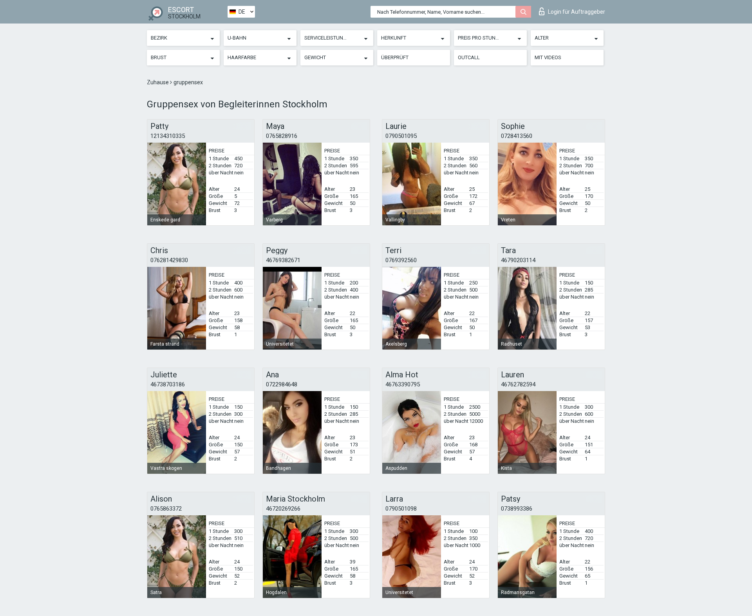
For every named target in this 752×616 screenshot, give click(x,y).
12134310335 (167, 136)
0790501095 (401, 136)
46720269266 (283, 508)
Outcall (469, 57)
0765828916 (281, 136)
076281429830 (169, 260)
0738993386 (516, 508)
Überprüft (395, 57)
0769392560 (401, 260)
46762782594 (518, 384)
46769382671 (283, 260)
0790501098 (401, 508)
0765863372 (166, 508)
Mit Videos (548, 57)
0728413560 (516, 136)
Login (576, 12)
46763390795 (402, 384)
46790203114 (518, 260)
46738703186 (167, 384)
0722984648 (281, 384)
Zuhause (158, 82)
